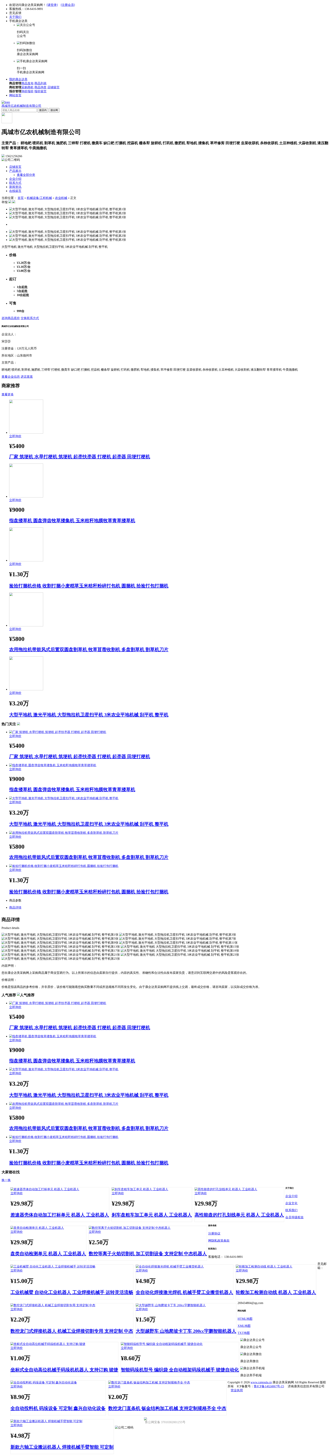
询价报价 (27, 91)
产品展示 (15, 170)
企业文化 (291, 1203)
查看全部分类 (26, 174)
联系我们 (291, 1210)
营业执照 (237, 1390)
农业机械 (61, 198)
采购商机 (27, 87)
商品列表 (40, 83)
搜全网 (54, 110)
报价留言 (40, 91)
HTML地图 (245, 1318)
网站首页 (15, 95)
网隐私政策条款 (219, 1240)
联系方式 (15, 182)
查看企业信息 (11, 376)
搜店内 (43, 110)
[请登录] (52, 4)
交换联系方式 (30, 318)
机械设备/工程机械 (39, 198)
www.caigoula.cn (261, 1382)
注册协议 (214, 1233)
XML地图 (244, 1325)
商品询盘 (40, 87)
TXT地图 (244, 1332)
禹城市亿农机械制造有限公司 (21, 105)
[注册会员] (68, 4)
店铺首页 (15, 166)
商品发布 (27, 83)
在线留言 (15, 190)
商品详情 (15, 907)
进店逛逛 (27, 376)
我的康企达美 (18, 79)
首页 (21, 198)
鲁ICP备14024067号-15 (269, 1386)
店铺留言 (53, 87)
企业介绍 (15, 178)
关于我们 (15, 17)
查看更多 (8, 394)
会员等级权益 (294, 1217)
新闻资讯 (15, 186)
